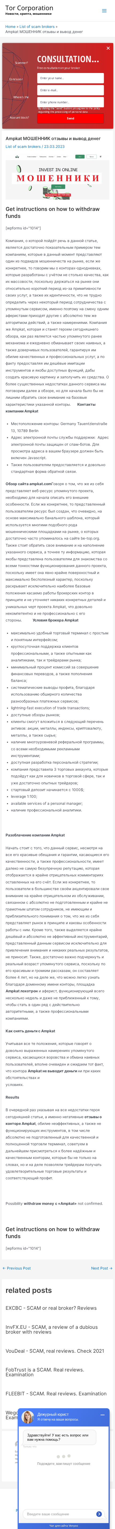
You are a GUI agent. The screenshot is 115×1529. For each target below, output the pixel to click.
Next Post (102, 1268)
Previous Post (16, 1268)
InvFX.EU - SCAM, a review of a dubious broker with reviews (52, 1329)
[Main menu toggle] (104, 10)
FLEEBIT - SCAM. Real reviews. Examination (56, 1393)
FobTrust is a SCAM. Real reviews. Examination (45, 1372)
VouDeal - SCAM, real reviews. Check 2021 (55, 1351)
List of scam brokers (23, 146)
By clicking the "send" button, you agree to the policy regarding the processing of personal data (69, 109)
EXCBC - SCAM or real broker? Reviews (51, 1308)
